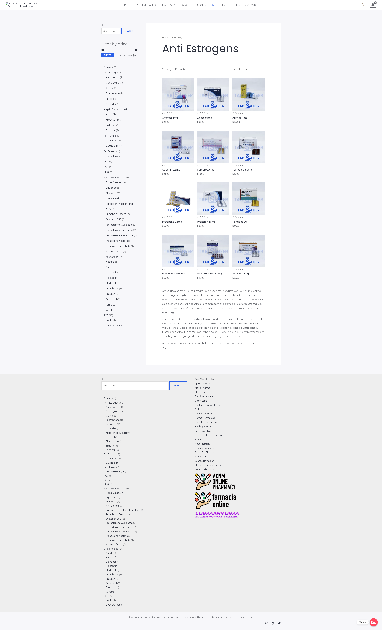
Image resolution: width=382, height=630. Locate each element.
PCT (213, 4)
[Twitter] (279, 623)
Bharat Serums (203, 392)
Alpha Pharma (202, 387)
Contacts (251, 4)
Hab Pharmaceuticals (206, 422)
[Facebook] (273, 623)
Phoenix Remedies (205, 448)
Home (124, 4)
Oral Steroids (178, 4)
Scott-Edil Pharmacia (206, 452)
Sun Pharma (201, 456)
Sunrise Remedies (204, 460)
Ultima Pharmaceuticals (208, 465)
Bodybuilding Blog (205, 469)
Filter (108, 55)
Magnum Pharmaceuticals (209, 435)
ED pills (235, 4)
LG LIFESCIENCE (203, 430)
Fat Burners (199, 4)
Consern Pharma (204, 413)
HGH (224, 4)
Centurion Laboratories (207, 405)
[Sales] (374, 622)
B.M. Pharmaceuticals (206, 396)
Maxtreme (200, 439)
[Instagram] (266, 623)
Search (105, 25)
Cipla (197, 409)
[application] (216, 5)
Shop (135, 4)
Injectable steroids (154, 4)
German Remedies (205, 417)
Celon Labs (201, 400)
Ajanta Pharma (203, 383)
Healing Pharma (203, 426)
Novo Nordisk (202, 443)
